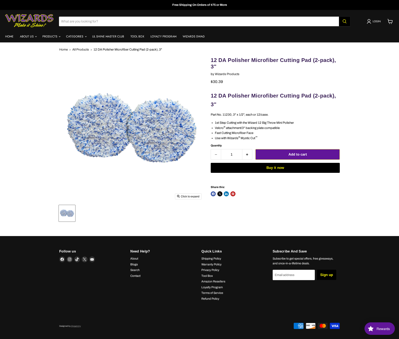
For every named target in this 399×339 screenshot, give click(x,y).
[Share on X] (219, 193)
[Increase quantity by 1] (247, 154)
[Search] (344, 21)
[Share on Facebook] (213, 193)
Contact (135, 275)
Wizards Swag (194, 36)
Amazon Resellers (213, 281)
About (134, 258)
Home (9, 36)
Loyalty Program (163, 36)
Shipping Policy (211, 258)
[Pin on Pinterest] (232, 193)
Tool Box (137, 36)
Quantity (216, 145)
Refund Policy (210, 298)
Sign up (326, 275)
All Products (80, 49)
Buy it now (275, 168)
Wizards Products (227, 74)
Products (50, 36)
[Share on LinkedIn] (226, 193)
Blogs (134, 264)
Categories (75, 36)
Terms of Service (212, 292)
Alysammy (76, 326)
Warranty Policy (211, 264)
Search (135, 270)
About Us (27, 36)
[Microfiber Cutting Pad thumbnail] (67, 213)
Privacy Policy (210, 270)
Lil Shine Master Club (108, 36)
